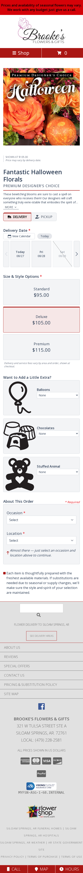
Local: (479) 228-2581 (41, 740)
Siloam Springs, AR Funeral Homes (34, 828)
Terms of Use (71, 856)
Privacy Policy (12, 856)
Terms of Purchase (42, 856)
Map (43, 869)
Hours (71, 869)
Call (15, 869)
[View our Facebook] (41, 708)
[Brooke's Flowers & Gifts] (42, 42)
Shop (23, 52)
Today (44, 236)
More (9, 207)
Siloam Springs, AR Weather (22, 842)
